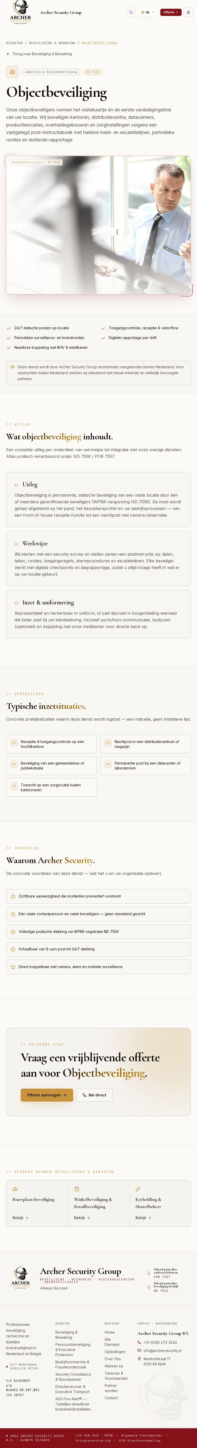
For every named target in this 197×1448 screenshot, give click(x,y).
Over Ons (113, 1359)
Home (110, 1332)
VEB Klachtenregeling (140, 1440)
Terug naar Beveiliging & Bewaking (42, 54)
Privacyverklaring (93, 1440)
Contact (111, 1398)
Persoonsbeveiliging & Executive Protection (72, 1349)
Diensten (14, 43)
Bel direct (97, 1095)
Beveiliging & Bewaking (52, 43)
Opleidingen (115, 1351)
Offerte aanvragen (44, 1095)
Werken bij (114, 1366)
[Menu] (188, 12)
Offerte (168, 12)
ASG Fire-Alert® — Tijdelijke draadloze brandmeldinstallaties (73, 1404)
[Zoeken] (131, 12)
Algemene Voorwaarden (142, 1435)
